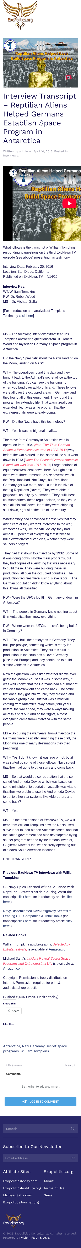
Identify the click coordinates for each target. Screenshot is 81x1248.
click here (26, 316)
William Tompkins (35, 1051)
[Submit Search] (73, 1128)
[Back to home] (20, 15)
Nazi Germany (33, 1046)
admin (23, 151)
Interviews (10, 155)
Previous (15, 1065)
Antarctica (11, 1046)
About (49, 1181)
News (48, 1195)
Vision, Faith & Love (35, 1237)
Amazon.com (58, 949)
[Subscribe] (73, 1158)
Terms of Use (54, 1188)
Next (69, 1065)
